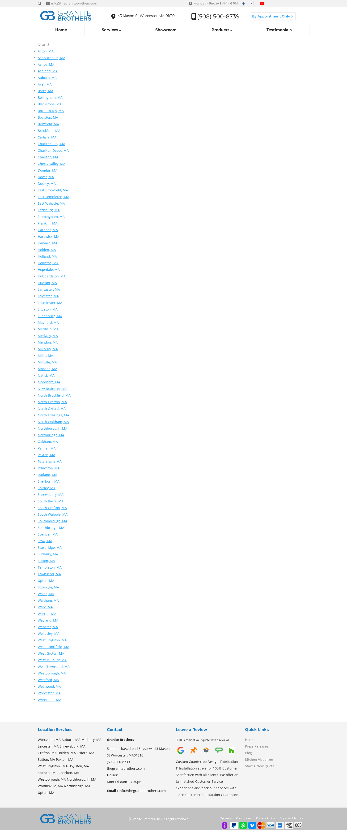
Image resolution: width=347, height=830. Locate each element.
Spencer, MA (48, 534)
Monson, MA (47, 369)
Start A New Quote (259, 766)
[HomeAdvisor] (206, 754)
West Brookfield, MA (53, 646)
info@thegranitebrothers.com (142, 790)
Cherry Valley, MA (51, 163)
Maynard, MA (48, 322)
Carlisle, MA (47, 137)
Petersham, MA (50, 461)
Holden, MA (47, 249)
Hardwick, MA (48, 236)
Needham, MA (49, 382)
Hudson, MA (47, 283)
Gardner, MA (48, 230)
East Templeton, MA (53, 197)
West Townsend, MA (54, 666)
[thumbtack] (193, 754)
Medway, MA (48, 335)
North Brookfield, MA (54, 395)
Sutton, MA (46, 560)
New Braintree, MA (53, 388)
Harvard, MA (47, 243)
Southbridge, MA (51, 527)
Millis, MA (45, 355)
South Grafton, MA (52, 508)
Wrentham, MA (49, 699)
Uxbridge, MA (48, 587)
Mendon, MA (48, 342)
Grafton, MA (47, 753)
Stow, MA (45, 541)
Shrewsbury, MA (50, 494)
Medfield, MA (48, 329)
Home (249, 739)
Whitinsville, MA (50, 786)
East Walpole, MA (51, 203)
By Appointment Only (271, 16)
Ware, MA (45, 607)
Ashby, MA (46, 64)
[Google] (180, 754)
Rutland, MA (47, 474)
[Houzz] (231, 754)
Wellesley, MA (48, 633)
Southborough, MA (52, 521)
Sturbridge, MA (50, 547)
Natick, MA (46, 375)
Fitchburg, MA (49, 210)
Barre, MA (45, 91)
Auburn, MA (47, 77)
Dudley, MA (47, 183)
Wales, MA (46, 594)
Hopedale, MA (49, 269)
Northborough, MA (52, 428)
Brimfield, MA (48, 124)
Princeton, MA (49, 468)
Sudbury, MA (48, 554)
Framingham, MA (51, 216)
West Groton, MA (51, 653)
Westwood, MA (49, 686)
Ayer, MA (45, 84)
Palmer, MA (47, 448)
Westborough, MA (52, 673)
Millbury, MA (48, 349)
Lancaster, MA (49, 289)
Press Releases (256, 746)
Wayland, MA (48, 620)
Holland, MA (47, 256)
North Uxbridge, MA (53, 415)
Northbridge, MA (51, 435)
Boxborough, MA (51, 110)
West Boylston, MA (52, 640)
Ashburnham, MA (51, 58)
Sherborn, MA (48, 481)
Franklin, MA (47, 223)
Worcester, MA (49, 693)
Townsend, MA (49, 574)
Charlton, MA (48, 157)
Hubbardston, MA (52, 276)
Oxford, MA (85, 753)
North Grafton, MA (52, 402)
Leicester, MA (48, 296)
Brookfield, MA (49, 130)
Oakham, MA (48, 441)
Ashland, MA (48, 71)
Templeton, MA (50, 567)
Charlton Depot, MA (53, 150)
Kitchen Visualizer (259, 759)
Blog (248, 753)
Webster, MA (48, 627)
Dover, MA (46, 177)
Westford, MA (48, 680)
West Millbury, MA (52, 660)
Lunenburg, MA (50, 316)
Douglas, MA (47, 170)
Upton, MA (46, 580)
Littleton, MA (48, 309)
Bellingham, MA (50, 97)
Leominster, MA (50, 302)
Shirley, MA (46, 488)
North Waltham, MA (53, 421)
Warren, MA (47, 613)
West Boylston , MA (53, 766)
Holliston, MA (48, 263)
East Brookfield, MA (53, 190)
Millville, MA (47, 362)
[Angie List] (219, 754)
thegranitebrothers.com (126, 768)
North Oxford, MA (52, 408)
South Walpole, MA (53, 514)
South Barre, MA (50, 501)
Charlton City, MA (51, 144)
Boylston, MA (48, 117)
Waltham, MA (48, 600)
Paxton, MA (46, 455)
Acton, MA (46, 51)
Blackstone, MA (50, 104)
